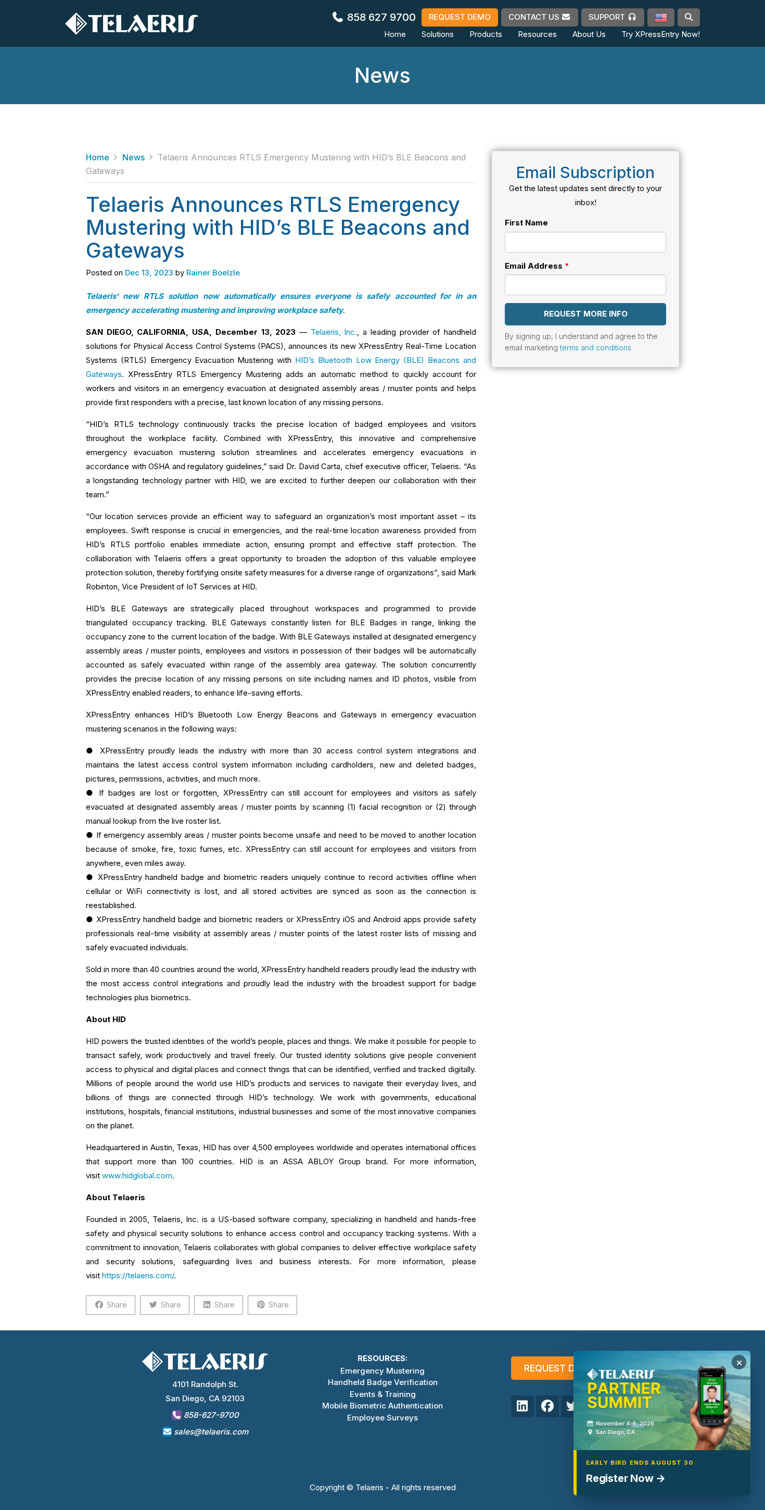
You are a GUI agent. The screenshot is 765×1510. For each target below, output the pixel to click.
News (133, 157)
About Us (589, 34)
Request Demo (560, 1368)
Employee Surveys (382, 1418)
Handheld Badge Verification (383, 1382)
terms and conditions (595, 347)
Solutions (438, 34)
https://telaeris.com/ (138, 1275)
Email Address (534, 265)
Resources (537, 34)
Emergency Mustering (382, 1371)
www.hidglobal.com (137, 1175)
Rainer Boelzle (213, 273)
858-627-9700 (210, 1415)
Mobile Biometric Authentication (382, 1406)
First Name (526, 223)
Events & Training (383, 1394)
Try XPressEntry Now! (660, 34)
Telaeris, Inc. (334, 332)
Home (395, 34)
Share (117, 1305)
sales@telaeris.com (211, 1432)
